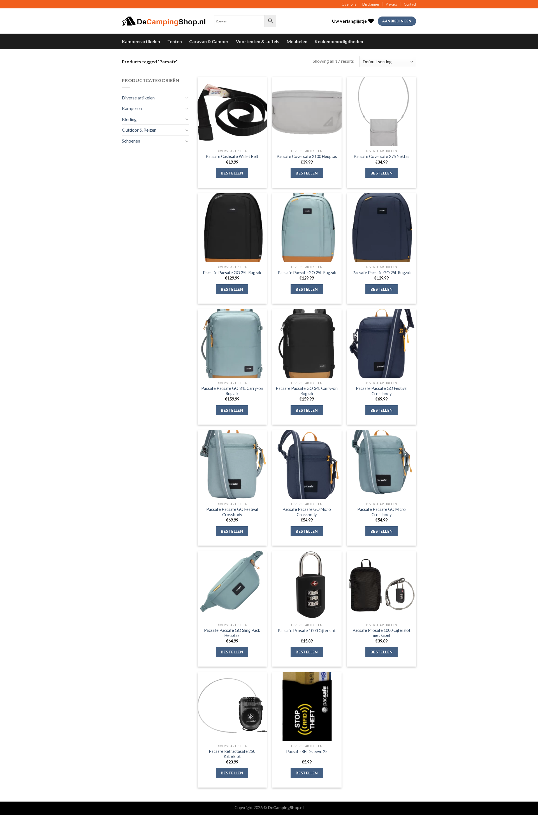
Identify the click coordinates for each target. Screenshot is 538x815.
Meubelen (297, 41)
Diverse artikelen (138, 97)
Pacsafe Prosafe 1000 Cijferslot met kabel (382, 633)
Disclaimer (370, 4)
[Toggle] (187, 97)
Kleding (129, 119)
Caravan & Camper (209, 41)
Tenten (174, 41)
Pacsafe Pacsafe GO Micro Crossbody (306, 512)
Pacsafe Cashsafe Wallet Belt (232, 156)
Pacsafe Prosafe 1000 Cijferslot (307, 630)
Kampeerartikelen (141, 41)
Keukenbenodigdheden (339, 41)
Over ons (349, 4)
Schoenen (131, 140)
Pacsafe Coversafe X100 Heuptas (307, 156)
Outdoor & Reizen (139, 129)
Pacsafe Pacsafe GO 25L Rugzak (232, 272)
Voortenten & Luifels (257, 41)
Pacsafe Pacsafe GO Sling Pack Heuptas (232, 633)
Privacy (392, 4)
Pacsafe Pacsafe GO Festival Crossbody (381, 391)
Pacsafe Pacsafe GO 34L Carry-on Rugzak (232, 391)
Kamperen (132, 108)
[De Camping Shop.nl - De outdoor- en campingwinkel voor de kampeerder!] (163, 21)
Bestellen (232, 173)
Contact (410, 4)
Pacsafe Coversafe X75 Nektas (381, 156)
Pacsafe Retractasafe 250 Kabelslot (232, 754)
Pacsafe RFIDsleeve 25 (307, 751)
